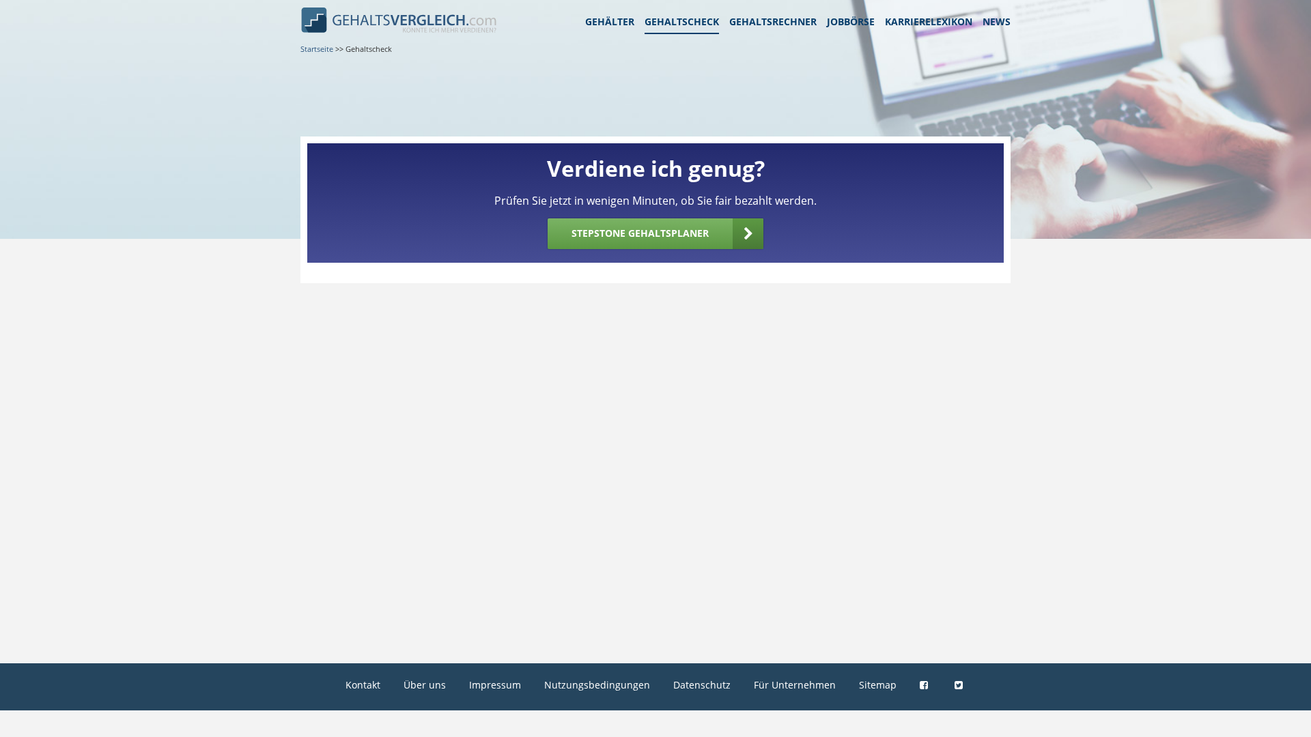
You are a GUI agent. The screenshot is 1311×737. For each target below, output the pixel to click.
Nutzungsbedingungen (597, 684)
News (997, 21)
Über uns (425, 684)
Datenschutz (702, 684)
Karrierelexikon (928, 21)
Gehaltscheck (682, 21)
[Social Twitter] (960, 684)
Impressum (495, 684)
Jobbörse (851, 21)
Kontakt (363, 684)
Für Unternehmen (795, 684)
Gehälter (609, 21)
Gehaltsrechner (773, 21)
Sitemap (878, 684)
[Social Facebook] (925, 684)
